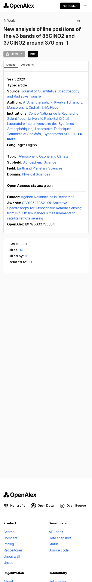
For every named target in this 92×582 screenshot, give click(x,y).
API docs (56, 532)
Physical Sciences (36, 174)
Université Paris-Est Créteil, (49, 118)
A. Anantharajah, (36, 102)
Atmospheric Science (39, 162)
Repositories (13, 550)
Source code (59, 550)
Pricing (8, 544)
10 (26, 256)
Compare (10, 538)
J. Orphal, (32, 107)
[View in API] (78, 20)
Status (54, 544)
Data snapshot (60, 538)
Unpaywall (11, 556)
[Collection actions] (85, 20)
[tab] (11, 64)
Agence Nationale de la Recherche (47, 197)
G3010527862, (34, 203)
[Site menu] (85, 6)
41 (21, 250)
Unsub (8, 562)
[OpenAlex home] (18, 6)
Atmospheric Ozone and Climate (43, 156)
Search (9, 532)
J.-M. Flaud (49, 107)
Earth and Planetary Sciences (39, 168)
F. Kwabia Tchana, (65, 102)
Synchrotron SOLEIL (59, 134)
